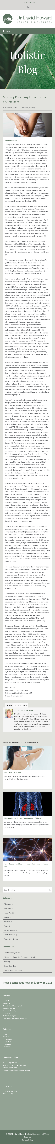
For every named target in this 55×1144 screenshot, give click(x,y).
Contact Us (6, 1047)
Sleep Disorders (10, 939)
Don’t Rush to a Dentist (13, 772)
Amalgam (25, 108)
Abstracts (7, 904)
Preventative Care (9, 1008)
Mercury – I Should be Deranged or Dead (19, 957)
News (6, 926)
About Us (6, 1037)
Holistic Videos (8, 1042)
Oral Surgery (7, 1013)
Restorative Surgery (9, 1016)
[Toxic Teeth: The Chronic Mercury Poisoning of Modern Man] (27, 849)
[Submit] (50, 890)
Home (5, 1034)
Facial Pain (8, 913)
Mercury (32, 108)
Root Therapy (9, 935)
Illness (6, 917)
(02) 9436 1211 (29, 3)
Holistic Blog (7, 1044)
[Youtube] (28, 6)
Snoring (7, 962)
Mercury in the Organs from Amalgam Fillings (22, 818)
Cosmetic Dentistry (9, 1011)
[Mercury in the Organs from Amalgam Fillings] (27, 804)
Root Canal (6, 1003)
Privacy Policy (27, 1140)
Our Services (7, 1039)
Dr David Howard (25, 710)
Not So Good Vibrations (13, 970)
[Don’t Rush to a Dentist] (27, 758)
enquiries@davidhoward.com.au (18, 1070)
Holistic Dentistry (9, 1001)
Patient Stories (9, 930)
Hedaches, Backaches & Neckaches (15, 1018)
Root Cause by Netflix (12, 953)
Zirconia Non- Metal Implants (13, 1006)
